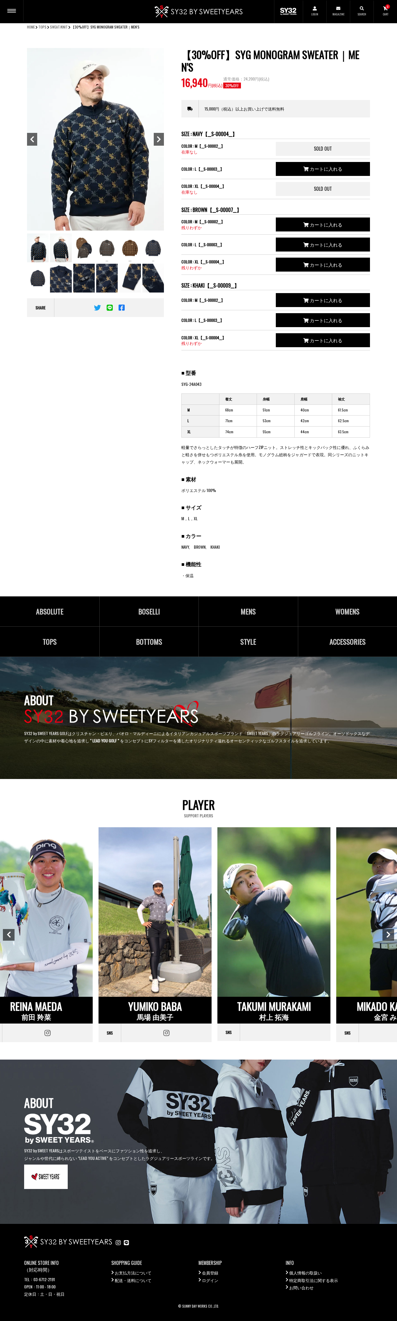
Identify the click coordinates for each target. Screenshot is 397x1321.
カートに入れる (325, 168)
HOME (31, 26)
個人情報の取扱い (305, 1273)
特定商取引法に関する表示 (313, 1280)
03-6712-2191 (44, 1279)
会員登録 (210, 1273)
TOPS (42, 26)
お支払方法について (133, 1273)
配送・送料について (133, 1280)
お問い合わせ (301, 1287)
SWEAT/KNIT (59, 26)
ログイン (210, 1280)
